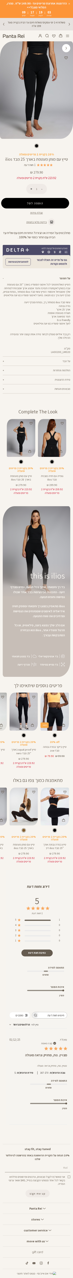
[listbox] (36, 146)
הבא (69, 24)
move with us (36, 1241)
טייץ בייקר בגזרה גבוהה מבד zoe (55, 748)
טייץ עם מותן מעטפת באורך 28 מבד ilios (21, 477)
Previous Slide (67, 90)
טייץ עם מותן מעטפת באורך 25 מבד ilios (24, 846)
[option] (36, 145)
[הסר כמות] (42, 189)
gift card (37, 1252)
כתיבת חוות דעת (37, 953)
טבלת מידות (36, 212)
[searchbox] (53, 1015)
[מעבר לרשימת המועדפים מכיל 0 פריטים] (54, 36)
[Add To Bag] (60, 451)
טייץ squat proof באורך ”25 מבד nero (23, 751)
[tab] (36, 278)
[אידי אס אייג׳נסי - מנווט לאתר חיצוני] (36, 1273)
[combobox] (24, 1024)
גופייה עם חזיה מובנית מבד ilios (52, 477)
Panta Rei (36, 1208)
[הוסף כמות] (31, 189)
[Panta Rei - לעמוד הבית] (14, 36)
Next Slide (5, 90)
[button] (60, 36)
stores (36, 1219)
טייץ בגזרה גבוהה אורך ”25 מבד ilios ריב (54, 846)
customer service (36, 1230)
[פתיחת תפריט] (67, 36)
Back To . (66, 47)
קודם (3, 24)
